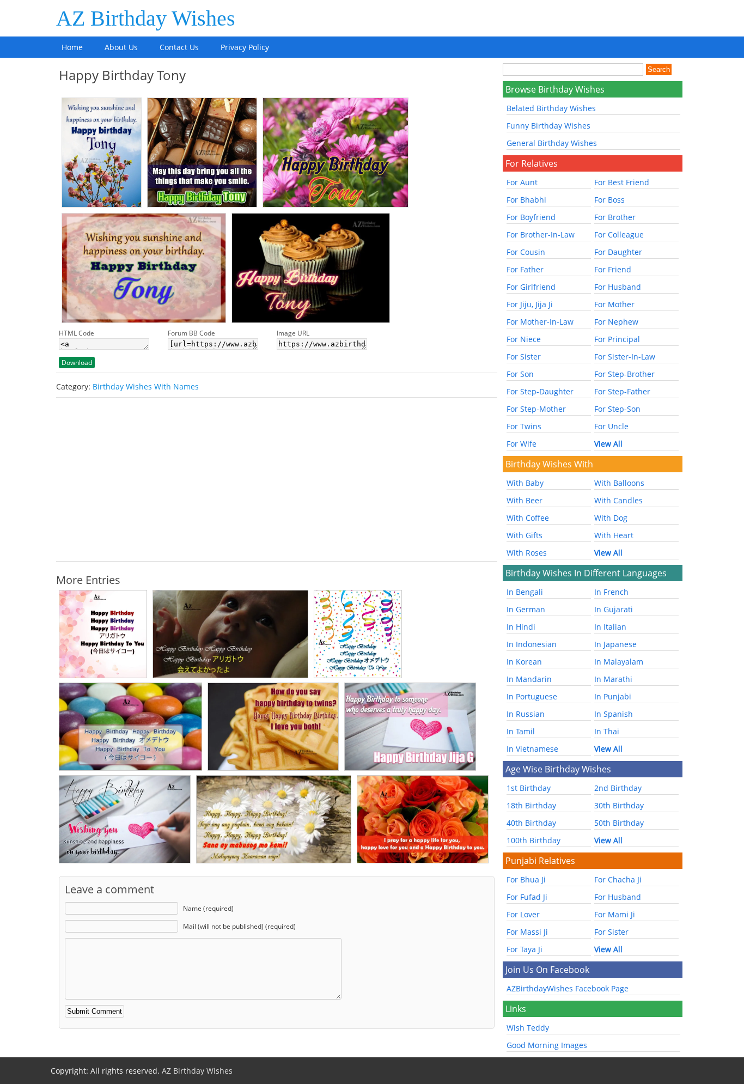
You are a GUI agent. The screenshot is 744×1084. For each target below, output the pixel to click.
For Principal (617, 339)
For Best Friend (621, 182)
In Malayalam (618, 661)
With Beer (524, 500)
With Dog (610, 518)
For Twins (524, 426)
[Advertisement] (276, 479)
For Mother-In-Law (540, 321)
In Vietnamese (532, 749)
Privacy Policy (245, 47)
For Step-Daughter (540, 391)
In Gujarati (613, 609)
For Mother (614, 304)
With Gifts (524, 535)
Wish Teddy (528, 1027)
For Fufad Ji (527, 897)
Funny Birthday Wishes (548, 125)
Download (77, 362)
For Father (525, 269)
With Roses (527, 552)
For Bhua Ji (526, 879)
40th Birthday (531, 823)
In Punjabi (612, 696)
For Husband (617, 287)
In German (526, 609)
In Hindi (521, 627)
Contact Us (179, 47)
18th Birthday (531, 805)
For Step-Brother (624, 374)
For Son (520, 374)
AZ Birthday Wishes (145, 18)
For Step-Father (622, 391)
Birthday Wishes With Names (146, 386)
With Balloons (619, 483)
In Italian (610, 627)
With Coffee (528, 518)
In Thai (606, 731)
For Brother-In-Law (541, 234)
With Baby (525, 483)
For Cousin (526, 252)
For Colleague (619, 234)
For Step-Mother (536, 409)
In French (611, 592)
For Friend (612, 269)
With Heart (613, 535)
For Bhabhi (526, 199)
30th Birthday (619, 805)
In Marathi (613, 679)
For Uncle (611, 426)
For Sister (524, 356)
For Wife (521, 444)
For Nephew (616, 321)
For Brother (615, 217)
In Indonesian (532, 644)
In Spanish (613, 714)
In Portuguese (532, 696)
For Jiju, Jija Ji (530, 304)
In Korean (524, 661)
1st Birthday (529, 788)
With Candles (618, 500)
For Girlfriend (531, 287)
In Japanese (615, 644)
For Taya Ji (524, 949)
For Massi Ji (527, 932)
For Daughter (618, 252)
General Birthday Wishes (552, 143)
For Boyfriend (531, 217)
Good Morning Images (547, 1045)
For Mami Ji (614, 914)
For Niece (524, 339)
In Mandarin (529, 679)
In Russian (526, 714)
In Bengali (525, 592)
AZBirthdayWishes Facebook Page (568, 988)
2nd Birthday (618, 788)
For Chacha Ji (618, 879)
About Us (121, 47)
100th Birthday (533, 840)
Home (72, 47)
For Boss (609, 199)
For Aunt (522, 182)
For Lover (523, 914)
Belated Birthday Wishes (551, 108)
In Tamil (521, 731)
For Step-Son (617, 409)
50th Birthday (619, 823)
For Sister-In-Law (624, 356)
